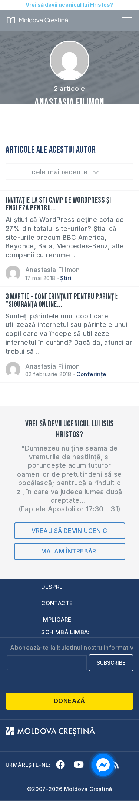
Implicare (56, 619)
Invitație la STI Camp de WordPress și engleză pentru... (58, 204)
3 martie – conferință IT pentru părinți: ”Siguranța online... (62, 300)
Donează (69, 701)
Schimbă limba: (65, 632)
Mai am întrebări (69, 551)
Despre (52, 586)
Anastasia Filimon (52, 270)
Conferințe (91, 374)
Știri (66, 278)
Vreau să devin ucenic (69, 530)
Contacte (57, 603)
